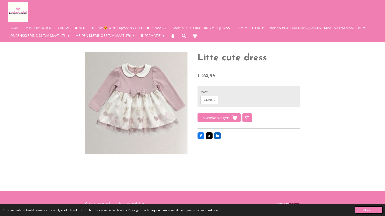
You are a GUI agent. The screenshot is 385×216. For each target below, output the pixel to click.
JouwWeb (294, 203)
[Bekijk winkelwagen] (195, 35)
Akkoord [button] (368, 210)
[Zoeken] (184, 35)
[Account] (173, 35)
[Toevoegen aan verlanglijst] (247, 117)
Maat (204, 92)
